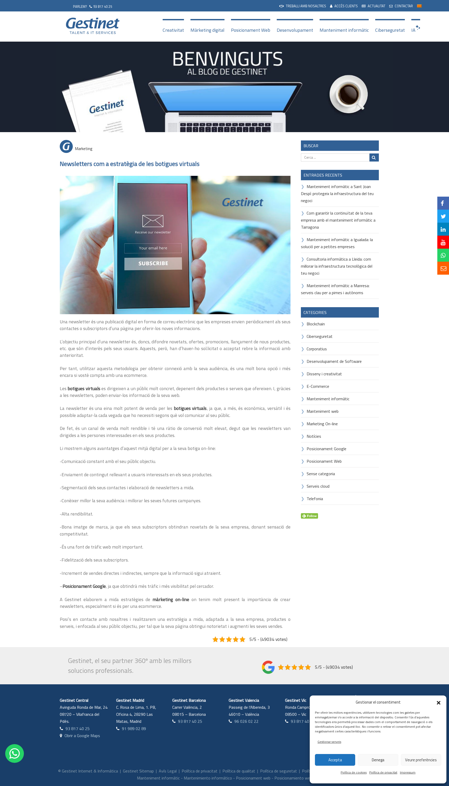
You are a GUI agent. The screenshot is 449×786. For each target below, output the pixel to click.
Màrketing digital (207, 30)
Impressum (407, 772)
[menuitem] (302, 5)
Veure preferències (421, 760)
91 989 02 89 (134, 728)
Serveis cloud (318, 486)
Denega (378, 760)
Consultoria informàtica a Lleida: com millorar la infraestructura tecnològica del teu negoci (336, 266)
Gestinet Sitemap (138, 771)
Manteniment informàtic (344, 30)
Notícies (314, 436)
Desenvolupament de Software (334, 361)
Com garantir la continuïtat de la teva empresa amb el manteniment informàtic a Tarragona (338, 220)
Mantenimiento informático (208, 778)
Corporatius (317, 349)
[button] (438, 702)
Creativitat (173, 30)
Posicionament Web (250, 30)
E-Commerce (318, 386)
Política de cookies (354, 772)
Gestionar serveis (329, 741)
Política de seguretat (278, 771)
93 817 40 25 (102, 6)
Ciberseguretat (390, 30)
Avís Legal (168, 771)
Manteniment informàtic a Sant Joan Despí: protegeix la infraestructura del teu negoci (337, 193)
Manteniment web (323, 411)
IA (413, 30)
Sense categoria (321, 474)
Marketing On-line (322, 424)
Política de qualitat (238, 771)
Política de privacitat (383, 772)
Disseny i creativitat (324, 374)
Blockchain (316, 324)
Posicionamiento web (293, 778)
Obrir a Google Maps (82, 735)
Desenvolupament (295, 30)
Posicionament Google (326, 449)
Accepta (335, 760)
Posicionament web (253, 778)
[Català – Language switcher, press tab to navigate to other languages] (419, 5)
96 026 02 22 (246, 721)
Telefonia (315, 498)
